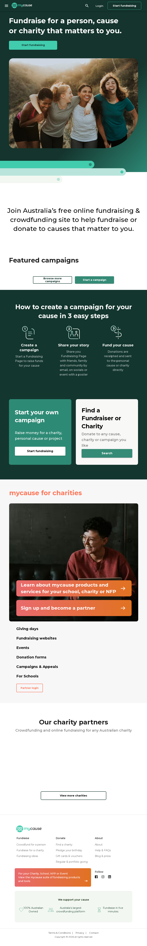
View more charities (73, 795)
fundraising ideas (27, 856)
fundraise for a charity (30, 850)
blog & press (103, 856)
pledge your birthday (69, 850)
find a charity (64, 844)
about (99, 844)
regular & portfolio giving (72, 861)
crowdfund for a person (31, 844)
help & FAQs (103, 850)
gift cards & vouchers (69, 856)
